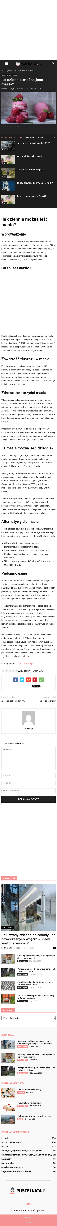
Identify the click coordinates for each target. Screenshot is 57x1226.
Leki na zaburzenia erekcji (29, 1089)
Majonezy (6, 1159)
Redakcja (10, 89)
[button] (53, 63)
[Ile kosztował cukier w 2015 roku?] (8, 186)
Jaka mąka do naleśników (29, 1103)
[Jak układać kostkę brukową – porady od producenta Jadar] (8, 985)
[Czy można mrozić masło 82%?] (8, 146)
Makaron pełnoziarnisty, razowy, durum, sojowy (26, 1154)
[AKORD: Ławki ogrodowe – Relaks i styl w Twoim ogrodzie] (8, 999)
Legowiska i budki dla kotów (16, 1171)
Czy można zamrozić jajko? (31, 169)
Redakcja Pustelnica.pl (11, 948)
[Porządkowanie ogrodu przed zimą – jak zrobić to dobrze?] (8, 972)
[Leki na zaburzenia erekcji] (8, 1093)
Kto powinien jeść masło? (30, 156)
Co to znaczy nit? (48, 701)
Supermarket (6, 75)
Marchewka (7, 1163)
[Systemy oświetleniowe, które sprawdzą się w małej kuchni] (8, 959)
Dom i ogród (7, 928)
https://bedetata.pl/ (25, 663)
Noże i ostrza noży (11, 1142)
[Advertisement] (28, 29)
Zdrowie (21, 1092)
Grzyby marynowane (12, 1167)
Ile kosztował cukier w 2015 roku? (35, 182)
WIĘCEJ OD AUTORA (34, 137)
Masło (15, 75)
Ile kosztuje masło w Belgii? (31, 196)
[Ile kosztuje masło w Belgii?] (8, 199)
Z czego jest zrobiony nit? (13, 701)
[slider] (9, 670)
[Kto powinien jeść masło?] (8, 159)
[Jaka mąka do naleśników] (8, 1106)
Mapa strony (28, 1218)
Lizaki (4, 1138)
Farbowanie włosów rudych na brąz (34, 1116)
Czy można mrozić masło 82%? (33, 143)
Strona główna (7, 70)
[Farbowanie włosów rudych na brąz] (8, 1119)
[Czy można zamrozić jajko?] (8, 173)
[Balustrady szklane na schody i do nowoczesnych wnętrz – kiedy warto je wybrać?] (28, 907)
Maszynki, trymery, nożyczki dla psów (21, 1150)
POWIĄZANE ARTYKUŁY (11, 137)
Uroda (20, 1119)
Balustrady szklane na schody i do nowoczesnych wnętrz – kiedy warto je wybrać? (28, 939)
